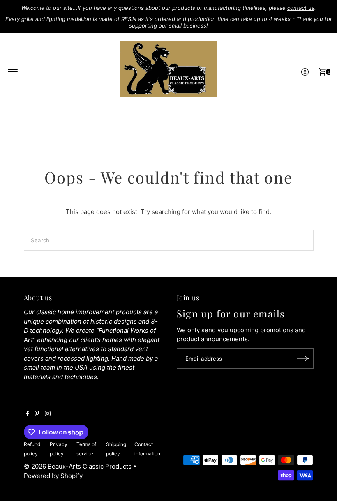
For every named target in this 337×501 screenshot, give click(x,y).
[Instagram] (48, 414)
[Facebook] (27, 414)
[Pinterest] (37, 414)
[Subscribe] (303, 358)
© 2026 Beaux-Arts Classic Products (78, 466)
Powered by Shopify (53, 476)
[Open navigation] (13, 72)
